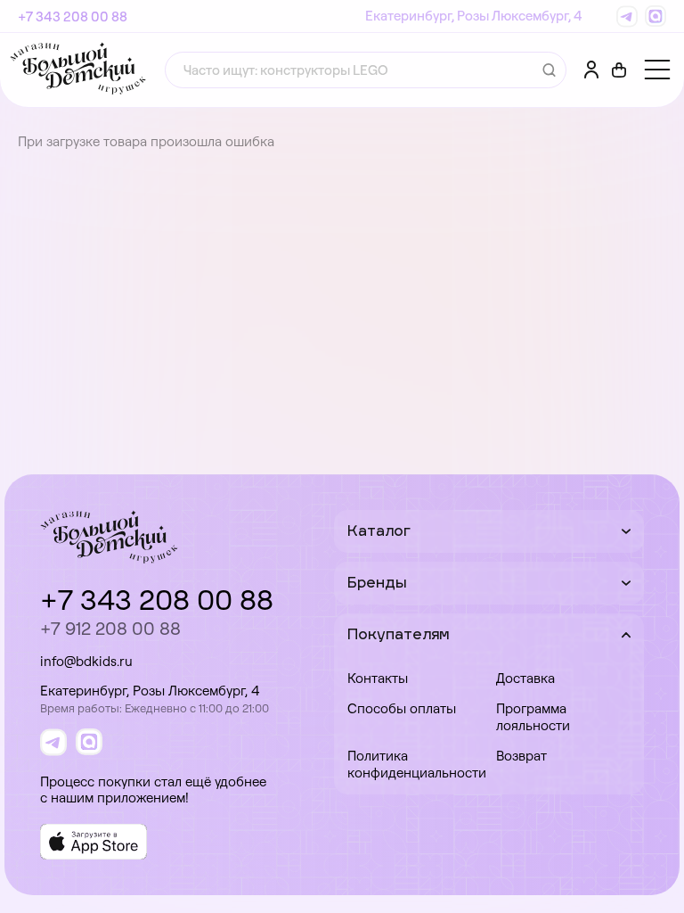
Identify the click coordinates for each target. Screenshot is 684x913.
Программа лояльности (533, 717)
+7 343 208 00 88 (72, 16)
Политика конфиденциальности (415, 764)
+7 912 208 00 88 (110, 628)
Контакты (377, 678)
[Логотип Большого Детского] (78, 70)
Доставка (525, 678)
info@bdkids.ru (86, 661)
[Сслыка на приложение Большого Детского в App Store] (93, 842)
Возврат (521, 755)
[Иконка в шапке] (619, 70)
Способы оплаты (401, 708)
